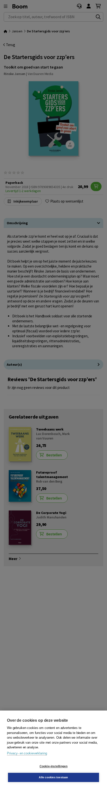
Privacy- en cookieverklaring (27, 753)
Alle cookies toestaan (53, 777)
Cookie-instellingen (54, 766)
